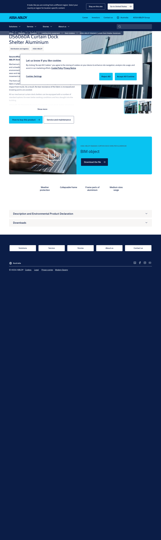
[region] (81, 69)
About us (62, 26)
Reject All (106, 76)
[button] (95, 7)
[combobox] (134, 26)
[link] (120, 7)
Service (30, 26)
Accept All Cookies (125, 76)
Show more (42, 109)
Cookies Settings (34, 76)
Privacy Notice (70, 68)
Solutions (13, 26)
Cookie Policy (57, 68)
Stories (46, 26)
